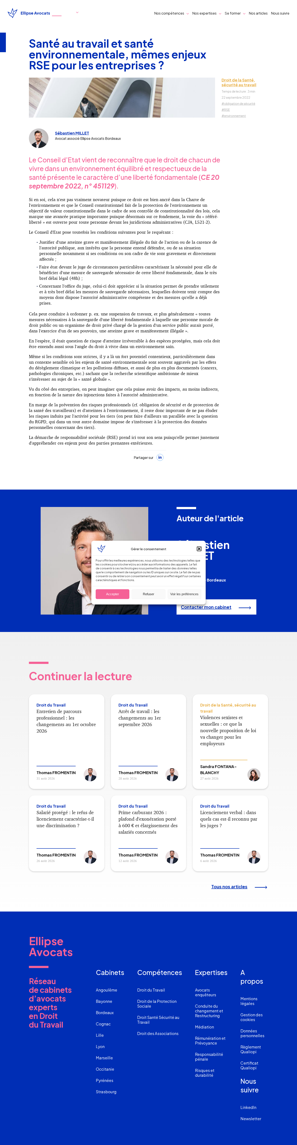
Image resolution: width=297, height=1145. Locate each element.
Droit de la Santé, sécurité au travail (239, 82)
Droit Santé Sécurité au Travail (158, 1020)
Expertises (211, 972)
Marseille (104, 1057)
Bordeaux (105, 1012)
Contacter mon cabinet (206, 607)
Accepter (112, 594)
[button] (199, 549)
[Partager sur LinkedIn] (160, 457)
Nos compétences (169, 13)
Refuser (148, 594)
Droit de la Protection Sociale (157, 1003)
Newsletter (250, 1118)
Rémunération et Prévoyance (210, 1040)
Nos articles (258, 13)
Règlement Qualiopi (250, 1049)
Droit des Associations (158, 1033)
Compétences (159, 972)
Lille (100, 1035)
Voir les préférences (184, 594)
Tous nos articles (229, 886)
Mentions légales (248, 1001)
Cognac (103, 1023)
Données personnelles (252, 1033)
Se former (233, 13)
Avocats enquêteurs (205, 992)
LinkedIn (248, 1107)
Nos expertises (204, 13)
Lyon (100, 1046)
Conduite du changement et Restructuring (209, 1010)
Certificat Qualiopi (249, 1065)
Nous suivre (280, 13)
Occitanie (105, 1069)
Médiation (204, 1026)
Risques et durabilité (204, 1073)
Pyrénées (104, 1080)
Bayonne (104, 1001)
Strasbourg (106, 1091)
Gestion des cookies (251, 1017)
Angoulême (106, 989)
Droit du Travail (151, 989)
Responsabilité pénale (209, 1057)
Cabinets (110, 972)
